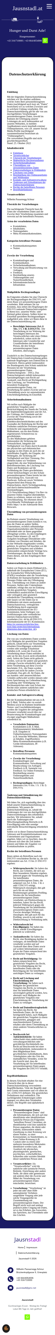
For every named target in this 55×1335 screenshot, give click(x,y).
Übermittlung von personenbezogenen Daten (26, 166)
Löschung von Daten (23, 172)
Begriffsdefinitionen (22, 189)
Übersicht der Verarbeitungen (27, 158)
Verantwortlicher (21, 155)
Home (21, 1247)
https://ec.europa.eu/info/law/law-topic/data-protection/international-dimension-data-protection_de (23, 626)
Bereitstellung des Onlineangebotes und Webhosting (30, 176)
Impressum (31, 1247)
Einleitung (18, 153)
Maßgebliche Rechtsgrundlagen (28, 160)
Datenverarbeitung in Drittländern (29, 170)
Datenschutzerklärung (28, 1253)
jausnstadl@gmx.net (26, 1288)
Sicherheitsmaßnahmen (24, 162)
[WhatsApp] (45, 40)
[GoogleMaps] (12, 1270)
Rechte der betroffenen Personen (29, 187)
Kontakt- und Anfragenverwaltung (29, 180)
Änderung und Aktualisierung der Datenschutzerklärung (29, 183)
